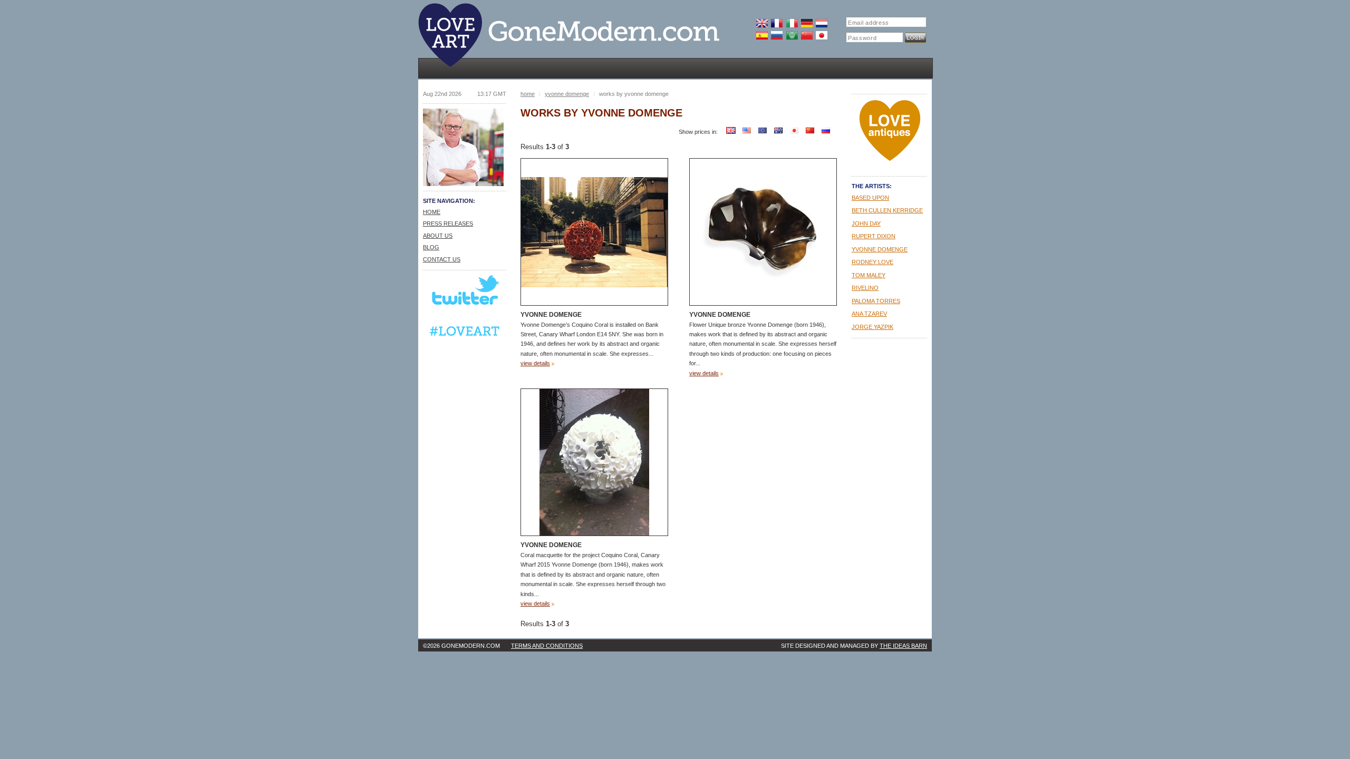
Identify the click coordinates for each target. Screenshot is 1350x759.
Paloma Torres (876, 301)
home (527, 94)
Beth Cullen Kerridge (887, 210)
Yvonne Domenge (551, 314)
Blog (431, 247)
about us (437, 235)
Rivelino (865, 288)
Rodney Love (872, 262)
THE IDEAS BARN (903, 646)
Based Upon (870, 197)
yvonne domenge (567, 94)
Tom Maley (868, 275)
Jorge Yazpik (872, 327)
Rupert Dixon (873, 236)
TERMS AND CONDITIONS (547, 646)
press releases (448, 223)
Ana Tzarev (869, 313)
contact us (441, 259)
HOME (431, 212)
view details (535, 363)
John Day (866, 223)
